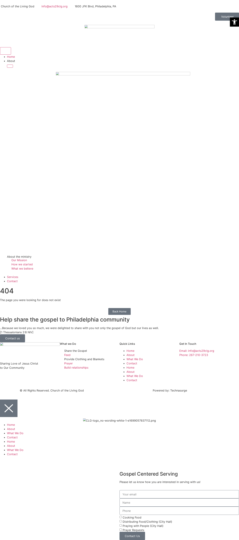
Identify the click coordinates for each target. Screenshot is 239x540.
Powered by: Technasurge (170, 390)
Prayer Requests (133, 530)
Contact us (12, 338)
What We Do (134, 359)
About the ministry (19, 256)
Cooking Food (132, 517)
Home (130, 350)
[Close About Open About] (10, 66)
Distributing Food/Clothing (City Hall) (147, 521)
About (130, 355)
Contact (131, 363)
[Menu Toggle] (5, 51)
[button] (234, 22)
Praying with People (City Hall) (143, 526)
